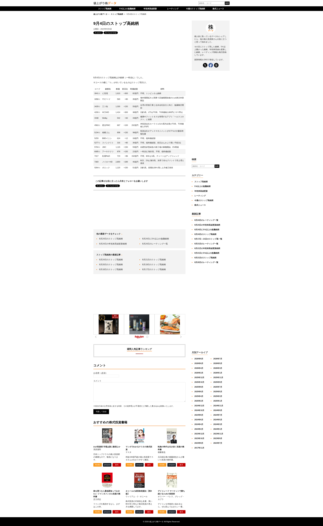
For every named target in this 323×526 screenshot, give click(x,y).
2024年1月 (217, 429)
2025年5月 (217, 391)
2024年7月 (217, 415)
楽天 (117, 465)
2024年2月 (198, 429)
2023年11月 (218, 434)
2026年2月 (198, 373)
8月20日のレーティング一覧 (206, 262)
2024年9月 (217, 410)
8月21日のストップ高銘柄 (154, 260)
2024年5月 (217, 420)
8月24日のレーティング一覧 (155, 244)
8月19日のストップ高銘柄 (154, 264)
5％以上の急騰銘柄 (127, 9)
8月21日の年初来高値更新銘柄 (207, 248)
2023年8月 (198, 443)
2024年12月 (199, 406)
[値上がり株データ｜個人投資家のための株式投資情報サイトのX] (205, 65)
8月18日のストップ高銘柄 (111, 269)
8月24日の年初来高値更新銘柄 (113, 244)
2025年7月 (217, 387)
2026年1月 (217, 373)
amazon (107, 465)
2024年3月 (217, 424)
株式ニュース (218, 9)
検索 (227, 3)
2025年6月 (198, 391)
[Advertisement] (139, 55)
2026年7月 (217, 359)
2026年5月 (217, 363)
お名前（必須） (100, 373)
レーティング (173, 9)
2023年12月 (199, 434)
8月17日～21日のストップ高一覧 (208, 239)
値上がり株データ (100, 14)
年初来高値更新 (150, 9)
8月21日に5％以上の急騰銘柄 (206, 253)
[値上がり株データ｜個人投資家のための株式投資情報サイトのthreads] (216, 65)
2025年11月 (218, 377)
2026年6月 (198, 363)
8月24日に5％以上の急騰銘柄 (155, 239)
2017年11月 (199, 448)
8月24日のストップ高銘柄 (111, 239)
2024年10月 (199, 410)
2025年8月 (198, 387)
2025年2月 (198, 401)
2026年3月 (217, 368)
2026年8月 (198, 359)
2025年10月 (199, 382)
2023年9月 (217, 438)
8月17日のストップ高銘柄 (154, 269)
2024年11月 (218, 406)
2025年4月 (198, 396)
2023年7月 (217, 443)
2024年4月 (198, 424)
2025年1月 (217, 401)
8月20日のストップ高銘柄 (111, 264)
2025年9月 (217, 382)
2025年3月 (217, 396)
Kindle (97, 465)
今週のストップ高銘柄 (195, 9)
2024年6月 (198, 420)
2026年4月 (198, 368)
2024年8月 (198, 415)
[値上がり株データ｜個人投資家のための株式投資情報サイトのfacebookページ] (210, 65)
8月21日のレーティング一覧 (206, 244)
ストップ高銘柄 (104, 9)
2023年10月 (199, 438)
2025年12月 (199, 377)
